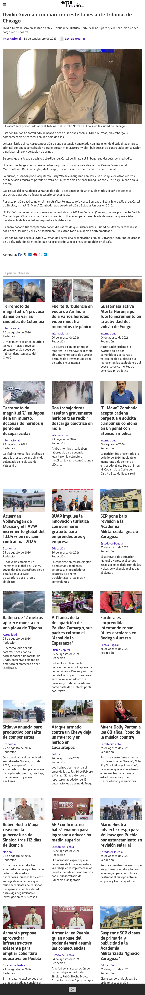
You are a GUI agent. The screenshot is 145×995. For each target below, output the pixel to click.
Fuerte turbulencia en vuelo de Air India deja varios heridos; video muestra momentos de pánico (72, 317)
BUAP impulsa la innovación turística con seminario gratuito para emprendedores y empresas (70, 529)
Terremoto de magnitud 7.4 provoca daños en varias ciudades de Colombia (23, 314)
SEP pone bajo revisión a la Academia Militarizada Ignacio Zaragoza (119, 526)
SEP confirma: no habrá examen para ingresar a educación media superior (71, 832)
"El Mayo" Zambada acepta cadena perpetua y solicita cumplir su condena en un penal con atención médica (119, 420)
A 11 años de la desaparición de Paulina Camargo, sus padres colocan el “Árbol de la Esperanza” (72, 630)
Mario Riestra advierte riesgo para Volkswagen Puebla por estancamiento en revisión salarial (121, 835)
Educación (58, 548)
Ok (72, 989)
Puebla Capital (61, 649)
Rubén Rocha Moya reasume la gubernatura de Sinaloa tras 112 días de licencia (22, 835)
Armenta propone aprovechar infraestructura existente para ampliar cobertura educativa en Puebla (22, 945)
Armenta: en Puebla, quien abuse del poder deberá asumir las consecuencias (72, 940)
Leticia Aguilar (75, 38)
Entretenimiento (110, 744)
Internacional (12, 38)
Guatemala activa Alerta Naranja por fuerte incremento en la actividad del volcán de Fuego (120, 317)
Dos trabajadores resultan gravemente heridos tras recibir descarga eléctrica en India (72, 418)
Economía (9, 548)
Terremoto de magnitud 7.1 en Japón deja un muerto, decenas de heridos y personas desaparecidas (23, 420)
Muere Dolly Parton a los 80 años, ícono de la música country (120, 732)
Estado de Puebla (111, 543)
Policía (56, 754)
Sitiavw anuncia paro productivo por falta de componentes (22, 732)
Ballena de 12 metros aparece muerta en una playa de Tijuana (23, 623)
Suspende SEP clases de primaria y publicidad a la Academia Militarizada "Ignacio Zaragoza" (120, 945)
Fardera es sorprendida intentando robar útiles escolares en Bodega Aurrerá (118, 628)
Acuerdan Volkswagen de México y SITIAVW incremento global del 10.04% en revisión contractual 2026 (24, 529)
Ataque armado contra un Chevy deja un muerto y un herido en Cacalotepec (71, 737)
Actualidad (10, 634)
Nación (7, 852)
